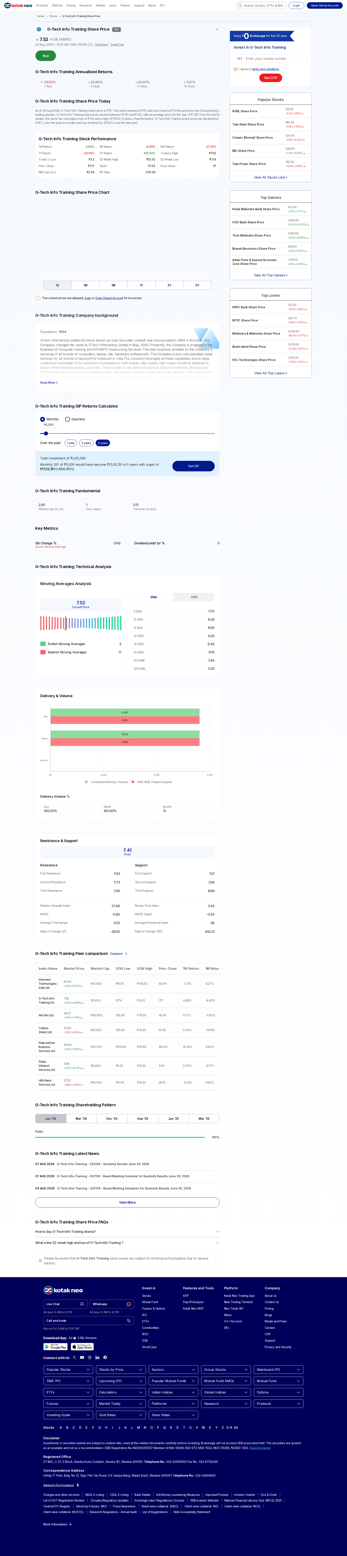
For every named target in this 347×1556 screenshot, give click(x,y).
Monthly (53, 419)
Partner (125, 5)
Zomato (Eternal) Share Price (252, 137)
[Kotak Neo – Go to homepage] (18, 5)
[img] (127, 235)
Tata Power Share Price (249, 164)
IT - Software (98, 44)
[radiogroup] (127, 419)
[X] (74, 1357)
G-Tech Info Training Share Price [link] (81, 16)
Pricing (71, 5)
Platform (57, 5)
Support (139, 5)
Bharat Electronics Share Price (253, 248)
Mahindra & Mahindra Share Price (256, 333)
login (88, 298)
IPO (162, 5)
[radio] (42, 419)
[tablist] (127, 285)
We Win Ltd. (46, 1015)
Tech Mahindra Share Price (251, 235)
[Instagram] (90, 1357)
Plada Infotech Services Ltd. (47, 1065)
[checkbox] (235, 69)
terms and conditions (265, 69)
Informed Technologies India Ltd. (48, 983)
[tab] (58, 285)
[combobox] (261, 5)
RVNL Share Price (244, 111)
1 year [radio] (71, 443)
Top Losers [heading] (270, 295)
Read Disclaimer (260, 1448)
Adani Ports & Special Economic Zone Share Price (254, 262)
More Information (55, 1524)
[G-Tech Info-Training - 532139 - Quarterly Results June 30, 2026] (127, 1164)
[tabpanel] (174, 640)
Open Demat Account (109, 298)
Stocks (53, 16)
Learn (112, 5)
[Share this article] (217, 29)
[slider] (46, 433)
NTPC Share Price (245, 320)
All (236, 1427)
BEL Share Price (243, 150)
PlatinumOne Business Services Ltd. (47, 1047)
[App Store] (82, 1347)
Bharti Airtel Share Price (249, 346)
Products (42, 5)
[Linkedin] (97, 1357)
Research (86, 5)
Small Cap (117, 44)
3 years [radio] (86, 443)
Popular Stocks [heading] (271, 99)
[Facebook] (105, 1357)
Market (100, 5)
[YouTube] (82, 1357)
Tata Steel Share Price (248, 124)
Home (40, 16)
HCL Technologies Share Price (253, 360)
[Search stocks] (240, 5)
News (152, 5)
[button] (325, 5)
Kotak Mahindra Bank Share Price (256, 209)
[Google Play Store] (55, 1347)
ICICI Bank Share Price (248, 222)
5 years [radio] (103, 443)
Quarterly (78, 419)
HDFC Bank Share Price (248, 307)
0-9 (229, 1427)
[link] (65, 1304)
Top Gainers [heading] (270, 197)
